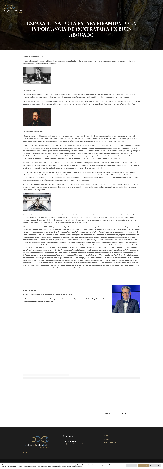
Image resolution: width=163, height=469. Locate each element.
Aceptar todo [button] (143, 466)
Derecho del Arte (109, 442)
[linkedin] (26, 452)
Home (105, 436)
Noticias (106, 439)
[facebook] (23, 452)
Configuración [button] (131, 466)
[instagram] (29, 452)
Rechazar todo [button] (155, 466)
